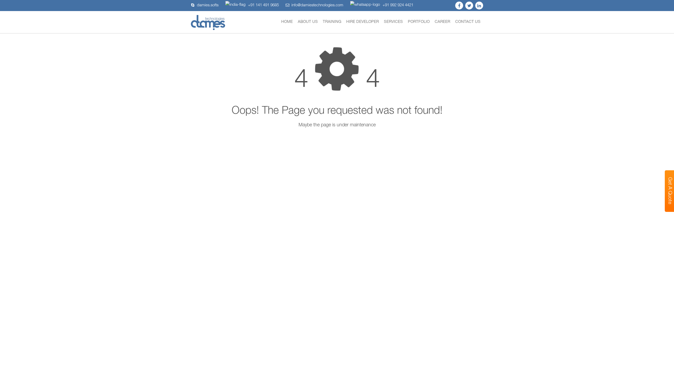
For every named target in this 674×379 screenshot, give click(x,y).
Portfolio (419, 22)
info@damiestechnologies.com (317, 5)
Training (332, 22)
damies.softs (208, 5)
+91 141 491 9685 (263, 5)
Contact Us (467, 22)
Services (393, 22)
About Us (308, 22)
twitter (469, 5)
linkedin (479, 5)
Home (287, 22)
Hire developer (362, 22)
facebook (459, 5)
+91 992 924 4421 (398, 5)
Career (442, 22)
